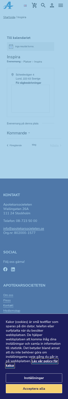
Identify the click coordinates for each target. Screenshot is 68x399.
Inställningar (34, 378)
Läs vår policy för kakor (32, 363)
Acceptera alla (34, 388)
